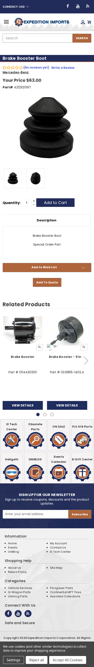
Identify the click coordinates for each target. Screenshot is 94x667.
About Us (14, 568)
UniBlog (13, 552)
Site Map (56, 568)
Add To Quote (47, 282)
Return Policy (17, 572)
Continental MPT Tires (65, 592)
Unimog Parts (18, 596)
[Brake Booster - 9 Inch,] (67, 331)
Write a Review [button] (63, 68)
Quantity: (12, 202)
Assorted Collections (65, 596)
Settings (13, 660)
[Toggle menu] (6, 22)
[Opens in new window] (67, 6)
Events (12, 547)
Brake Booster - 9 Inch (67, 357)
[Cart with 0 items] (89, 22)
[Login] (83, 22)
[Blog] (87, 6)
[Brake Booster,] (22, 331)
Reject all (36, 660)
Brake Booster (22, 357)
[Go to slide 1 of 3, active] (38, 414)
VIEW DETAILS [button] (22, 405)
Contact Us (58, 547)
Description (46, 220)
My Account (58, 543)
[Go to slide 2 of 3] (86, 360)
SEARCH (82, 38)
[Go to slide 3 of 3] (52, 414)
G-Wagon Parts (19, 592)
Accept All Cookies (68, 660)
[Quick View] (39, 347)
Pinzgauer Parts (61, 588)
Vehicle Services (20, 588)
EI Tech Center (60, 552)
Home (12, 543)
